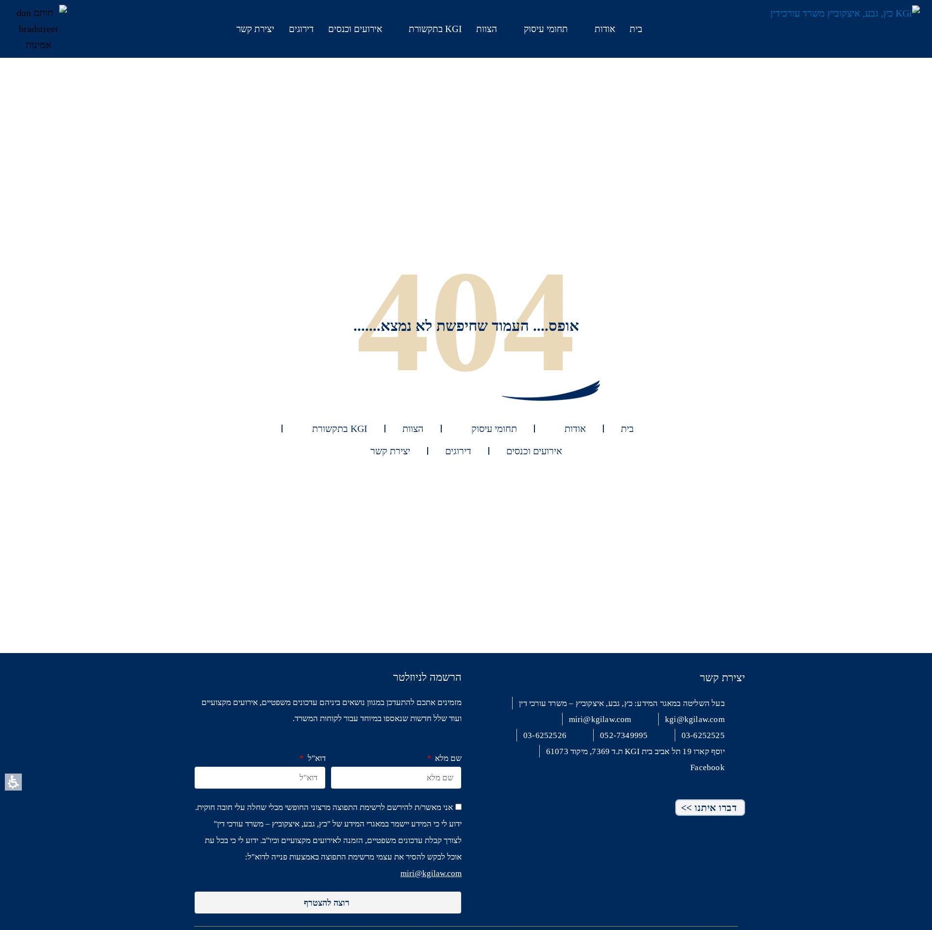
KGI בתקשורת (435, 29)
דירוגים (301, 29)
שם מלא (447, 758)
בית (636, 29)
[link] (98, 26)
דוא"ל (315, 758)
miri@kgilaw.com (431, 873)
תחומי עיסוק (546, 29)
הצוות (486, 29)
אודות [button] (605, 29)
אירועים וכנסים (355, 29)
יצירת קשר (255, 29)
